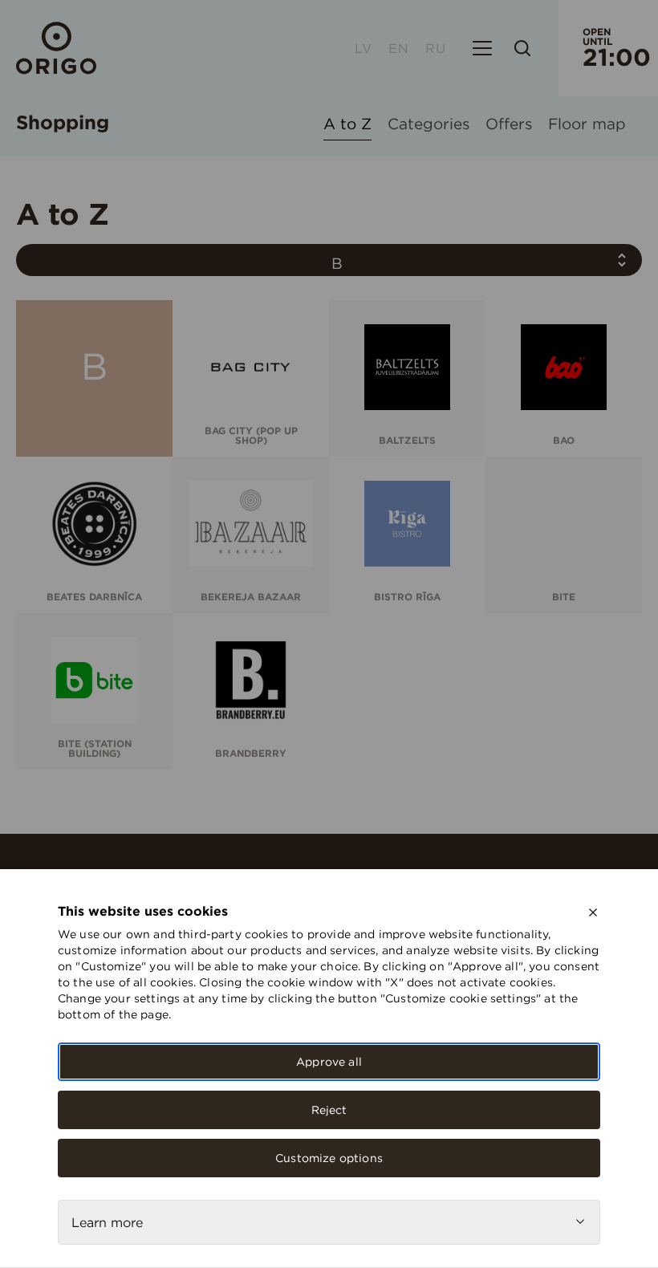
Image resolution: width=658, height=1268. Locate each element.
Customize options (329, 1158)
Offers (508, 124)
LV (363, 48)
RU (435, 48)
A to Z (347, 124)
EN (398, 48)
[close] (593, 912)
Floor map (587, 124)
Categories (428, 124)
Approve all (329, 1062)
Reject (329, 1110)
